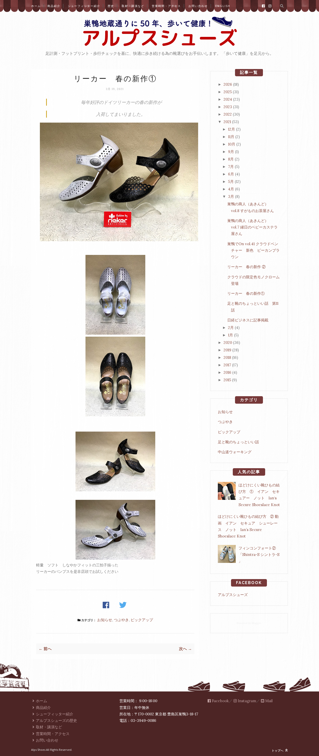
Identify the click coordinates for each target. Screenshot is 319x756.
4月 (231, 189)
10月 (231, 144)
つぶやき (121, 619)
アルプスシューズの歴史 (56, 720)
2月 (231, 327)
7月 (231, 166)
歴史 (111, 6)
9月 (231, 151)
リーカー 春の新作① (246, 293)
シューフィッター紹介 (84, 6)
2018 (227, 357)
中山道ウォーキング (234, 452)
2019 (227, 350)
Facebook (220, 700)
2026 (228, 84)
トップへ (278, 750)
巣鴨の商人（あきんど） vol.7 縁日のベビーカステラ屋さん (252, 227)
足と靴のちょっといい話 (238, 442)
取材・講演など (133, 6)
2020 (228, 342)
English (222, 6)
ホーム (36, 6)
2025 (228, 91)
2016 (227, 372)
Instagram (246, 700)
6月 (231, 174)
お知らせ (104, 619)
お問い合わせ (198, 6)
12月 (231, 129)
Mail (268, 700)
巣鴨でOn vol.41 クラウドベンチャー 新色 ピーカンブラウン (253, 250)
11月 (231, 136)
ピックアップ (142, 619)
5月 (231, 181)
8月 (231, 159)
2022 (228, 114)
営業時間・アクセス (166, 6)
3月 (231, 196)
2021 (227, 121)
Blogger (256, 623)
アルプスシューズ (233, 594)
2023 (228, 106)
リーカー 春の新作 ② (246, 266)
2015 (227, 380)
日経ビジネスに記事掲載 (247, 320)
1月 (230, 335)
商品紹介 (53, 6)
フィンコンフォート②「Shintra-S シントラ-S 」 (259, 555)
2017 (227, 365)
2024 (228, 99)
